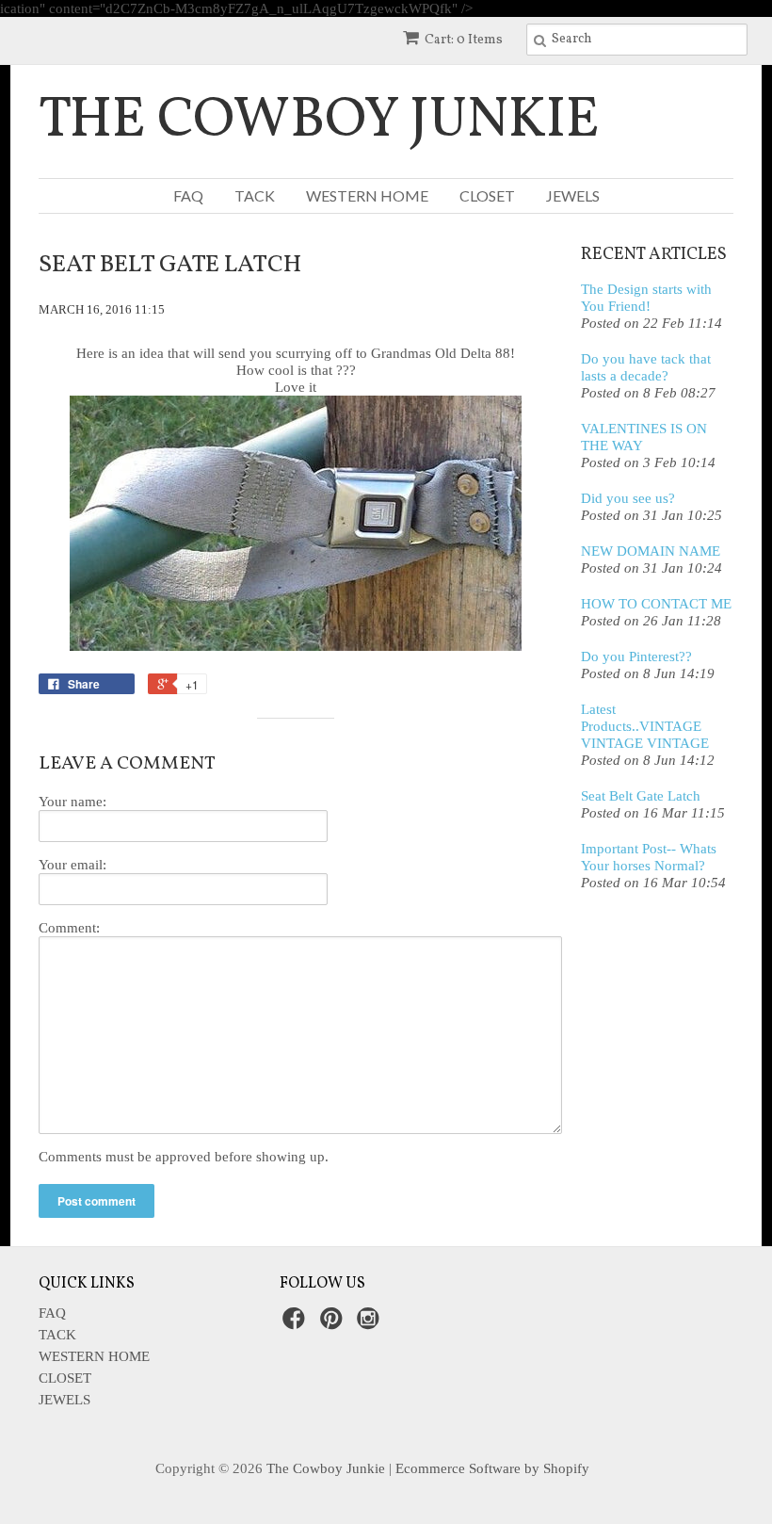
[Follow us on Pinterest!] (334, 1323)
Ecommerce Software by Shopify (492, 1468)
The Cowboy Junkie (319, 121)
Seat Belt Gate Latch (640, 795)
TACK (254, 195)
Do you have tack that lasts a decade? (646, 367)
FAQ (188, 195)
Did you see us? (628, 498)
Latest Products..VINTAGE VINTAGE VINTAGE (645, 726)
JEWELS (573, 195)
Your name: (72, 801)
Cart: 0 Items (464, 40)
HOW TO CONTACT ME (656, 603)
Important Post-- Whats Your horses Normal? (648, 857)
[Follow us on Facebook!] (296, 1323)
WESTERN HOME (367, 195)
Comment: (69, 927)
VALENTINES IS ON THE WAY (644, 437)
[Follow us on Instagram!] (371, 1323)
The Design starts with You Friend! (646, 298)
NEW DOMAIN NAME (650, 551)
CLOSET (487, 195)
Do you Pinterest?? (636, 656)
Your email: (72, 864)
